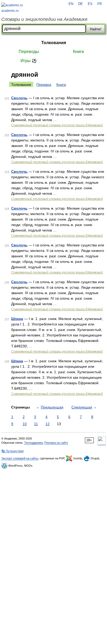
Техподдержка (33, 442)
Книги (78, 51)
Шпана (17, 319)
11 (36, 424)
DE (80, 4)
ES (90, 4)
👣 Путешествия (12, 451)
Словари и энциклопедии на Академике (44, 19)
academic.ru (10, 11)
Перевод (43, 84)
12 (47, 424)
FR (99, 4)
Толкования (53, 42)
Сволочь (19, 98)
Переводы (29, 51)
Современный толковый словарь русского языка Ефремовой (57, 125)
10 (25, 424)
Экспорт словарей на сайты (19, 458)
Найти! (95, 29)
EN (71, 4)
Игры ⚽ (29, 60)
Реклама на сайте (56, 442)
